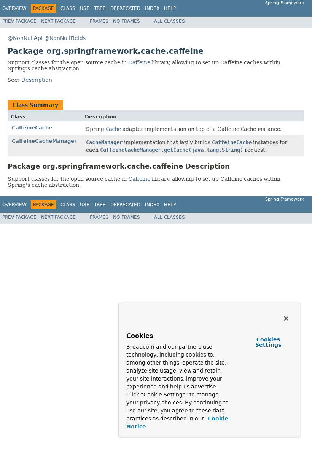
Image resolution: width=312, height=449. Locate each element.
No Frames (126, 21)
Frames (99, 21)
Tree (100, 8)
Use (84, 8)
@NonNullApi (25, 38)
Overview (14, 8)
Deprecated (125, 8)
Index (152, 8)
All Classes (169, 21)
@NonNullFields (65, 38)
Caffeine (139, 62)
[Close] (286, 318)
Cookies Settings (268, 342)
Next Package (58, 21)
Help (170, 8)
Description (36, 80)
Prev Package (19, 21)
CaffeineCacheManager (44, 141)
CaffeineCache (32, 128)
